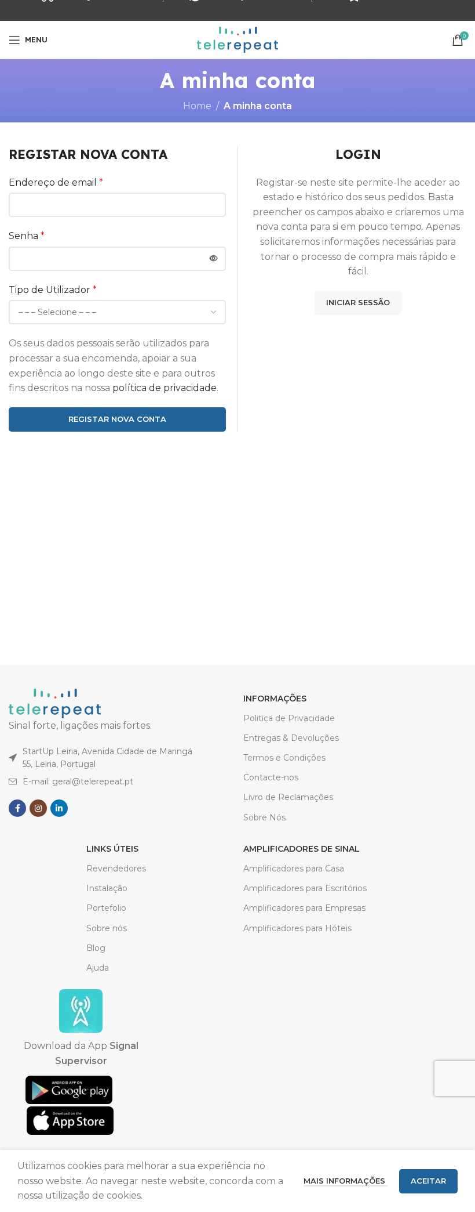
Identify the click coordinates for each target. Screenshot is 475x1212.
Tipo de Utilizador (53, 289)
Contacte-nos (270, 777)
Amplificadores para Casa (293, 868)
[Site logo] (237, 39)
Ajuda (97, 968)
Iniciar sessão (358, 302)
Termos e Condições (284, 757)
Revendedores (116, 868)
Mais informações (346, 1180)
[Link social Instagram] (38, 808)
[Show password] (214, 259)
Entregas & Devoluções (291, 738)
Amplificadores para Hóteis (297, 928)
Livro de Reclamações (288, 797)
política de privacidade (164, 387)
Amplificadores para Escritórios (305, 888)
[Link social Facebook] (17, 808)
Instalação (106, 888)
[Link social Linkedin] (59, 808)
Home (197, 105)
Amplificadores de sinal (301, 849)
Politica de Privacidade (289, 718)
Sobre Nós (264, 817)
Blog (95, 948)
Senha (27, 235)
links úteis (112, 849)
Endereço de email (56, 182)
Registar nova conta (117, 419)
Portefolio (106, 908)
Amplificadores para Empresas (304, 908)
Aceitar (428, 1180)
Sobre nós (106, 928)
